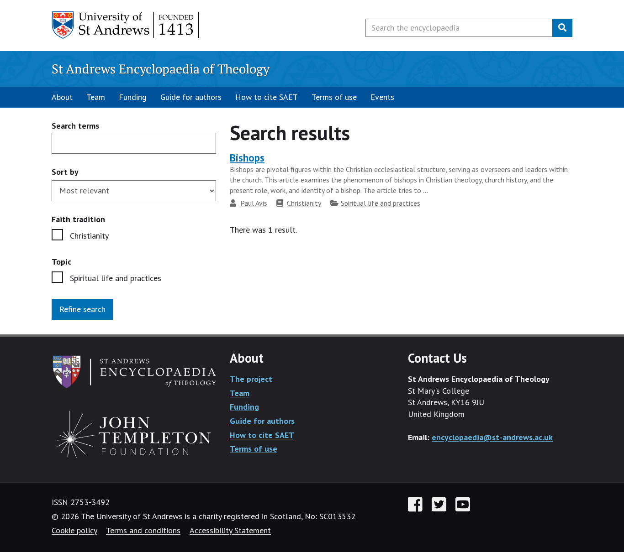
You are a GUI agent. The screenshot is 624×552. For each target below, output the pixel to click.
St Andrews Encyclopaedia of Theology (161, 68)
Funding (133, 97)
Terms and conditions (143, 530)
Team (95, 97)
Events (382, 97)
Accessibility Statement (230, 530)
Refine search (82, 309)
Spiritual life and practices (115, 278)
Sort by (65, 172)
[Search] (562, 28)
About (62, 97)
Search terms (75, 126)
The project (251, 379)
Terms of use (334, 97)
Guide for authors (191, 97)
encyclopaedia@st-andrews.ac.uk (492, 437)
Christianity (89, 235)
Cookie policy (74, 530)
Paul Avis (253, 203)
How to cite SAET (266, 97)
